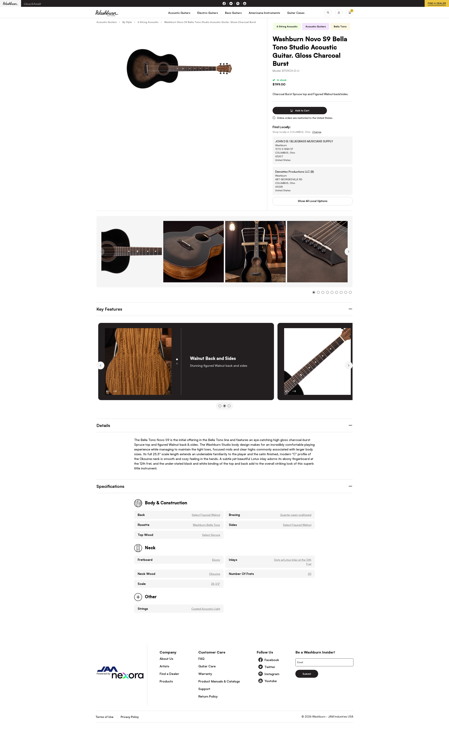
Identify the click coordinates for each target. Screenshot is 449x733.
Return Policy (208, 696)
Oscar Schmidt (32, 3)
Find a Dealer (169, 674)
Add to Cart (301, 110)
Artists (164, 666)
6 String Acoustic (287, 26)
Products (166, 681)
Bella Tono (340, 26)
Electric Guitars (207, 13)
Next (349, 252)
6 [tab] (337, 292)
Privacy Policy (130, 717)
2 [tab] (318, 292)
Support (204, 689)
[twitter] (231, 3)
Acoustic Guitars (179, 13)
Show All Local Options (312, 201)
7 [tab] (341, 292)
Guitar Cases (295, 13)
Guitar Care (207, 666)
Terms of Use (104, 717)
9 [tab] (350, 292)
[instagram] (237, 3)
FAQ (201, 659)
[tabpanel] (132, 251)
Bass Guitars (233, 13)
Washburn (10, 3)
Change (316, 131)
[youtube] (244, 3)
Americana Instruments (264, 13)
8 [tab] (346, 292)
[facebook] (224, 3)
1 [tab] (314, 292)
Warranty (205, 674)
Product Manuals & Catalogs (219, 681)
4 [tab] (327, 292)
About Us (166, 659)
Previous (100, 252)
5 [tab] (332, 292)
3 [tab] (323, 292)
